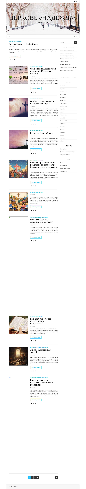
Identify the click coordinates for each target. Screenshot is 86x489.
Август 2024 (62, 117)
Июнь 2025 (62, 109)
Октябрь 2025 (63, 103)
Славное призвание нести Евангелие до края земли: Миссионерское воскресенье (44, 164)
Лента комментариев (65, 168)
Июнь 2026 (62, 86)
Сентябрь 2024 (63, 115)
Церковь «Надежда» (43, 18)
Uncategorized (63, 148)
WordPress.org (63, 171)
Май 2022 (62, 135)
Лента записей (63, 165)
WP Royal (16, 486)
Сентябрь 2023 (63, 120)
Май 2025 (62, 112)
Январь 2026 (63, 94)
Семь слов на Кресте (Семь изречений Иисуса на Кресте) (43, 71)
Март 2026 (62, 89)
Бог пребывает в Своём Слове (23, 44)
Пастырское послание (15, 41)
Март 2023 (62, 129)
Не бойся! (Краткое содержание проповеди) (41, 220)
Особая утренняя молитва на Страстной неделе (42, 102)
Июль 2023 (62, 126)
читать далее (15, 56)
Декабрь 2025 (63, 97)
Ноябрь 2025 (63, 100)
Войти (61, 162)
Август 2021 (62, 138)
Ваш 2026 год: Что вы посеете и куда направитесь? (40, 321)
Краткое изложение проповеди (39, 217)
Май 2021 (62, 141)
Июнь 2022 (62, 132)
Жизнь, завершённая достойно (40, 350)
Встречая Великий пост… (42, 133)
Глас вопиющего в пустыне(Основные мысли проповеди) (43, 382)
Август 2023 (62, 123)
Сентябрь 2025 (63, 106)
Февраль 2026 (63, 91)
